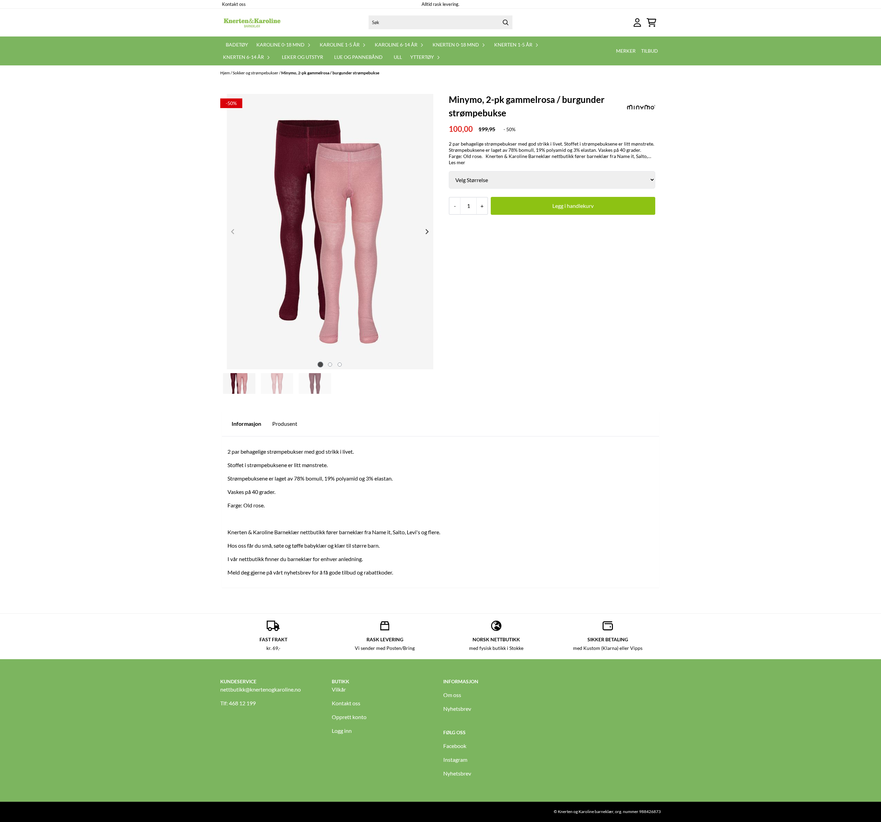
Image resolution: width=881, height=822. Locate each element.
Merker (626, 51)
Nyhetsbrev (457, 708)
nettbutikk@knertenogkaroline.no (260, 689)
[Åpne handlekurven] (651, 22)
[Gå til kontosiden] (637, 22)
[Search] (505, 22)
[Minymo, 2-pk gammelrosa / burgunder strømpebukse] (330, 231)
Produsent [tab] (284, 423)
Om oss (452, 695)
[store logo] (252, 22)
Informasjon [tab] (246, 423)
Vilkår (339, 689)
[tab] (320, 364)
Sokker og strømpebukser (256, 72)
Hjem (225, 72)
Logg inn (342, 730)
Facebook (454, 745)
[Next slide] (426, 231)
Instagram (455, 759)
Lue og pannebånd (358, 57)
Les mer (457, 162)
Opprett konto (349, 717)
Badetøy (237, 45)
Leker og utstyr (302, 57)
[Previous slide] (232, 231)
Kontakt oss (234, 4)
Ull (398, 57)
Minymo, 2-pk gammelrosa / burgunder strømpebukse (330, 72)
